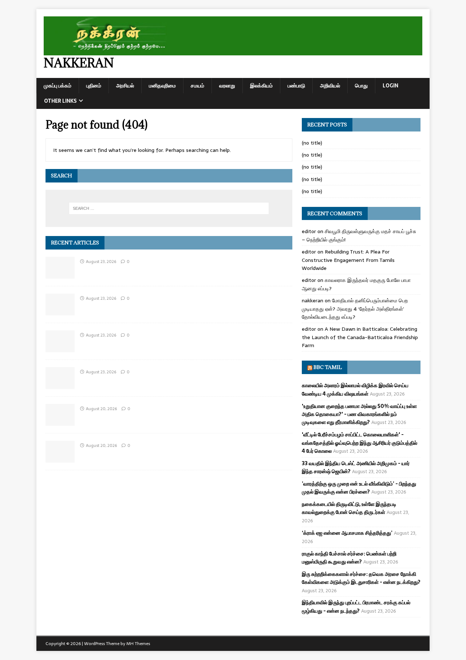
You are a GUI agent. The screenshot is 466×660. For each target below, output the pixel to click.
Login (390, 86)
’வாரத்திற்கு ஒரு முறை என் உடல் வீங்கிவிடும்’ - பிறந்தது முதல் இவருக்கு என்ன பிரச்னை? (359, 488)
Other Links (60, 101)
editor (309, 231)
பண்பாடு (296, 86)
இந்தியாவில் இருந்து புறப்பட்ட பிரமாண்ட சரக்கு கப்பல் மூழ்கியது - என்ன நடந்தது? (356, 606)
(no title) (312, 143)
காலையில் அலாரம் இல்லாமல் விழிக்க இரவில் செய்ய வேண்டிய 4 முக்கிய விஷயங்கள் (355, 389)
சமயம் (197, 86)
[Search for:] (169, 208)
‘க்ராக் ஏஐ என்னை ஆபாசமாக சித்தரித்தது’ (347, 533)
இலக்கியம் (261, 86)
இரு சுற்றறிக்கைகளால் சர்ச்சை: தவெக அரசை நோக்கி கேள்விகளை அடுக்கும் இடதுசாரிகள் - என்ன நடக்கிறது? (361, 578)
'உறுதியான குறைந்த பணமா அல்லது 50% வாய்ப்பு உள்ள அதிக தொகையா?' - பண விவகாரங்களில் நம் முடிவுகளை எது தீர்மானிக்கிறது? (359, 414)
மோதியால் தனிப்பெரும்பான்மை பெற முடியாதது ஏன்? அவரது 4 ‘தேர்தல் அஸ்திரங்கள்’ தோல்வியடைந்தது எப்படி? (355, 308)
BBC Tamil (327, 367)
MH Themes (138, 643)
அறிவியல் (330, 86)
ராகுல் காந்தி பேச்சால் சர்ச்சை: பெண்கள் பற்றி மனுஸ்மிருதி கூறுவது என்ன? (349, 558)
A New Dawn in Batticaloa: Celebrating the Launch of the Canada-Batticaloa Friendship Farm (360, 337)
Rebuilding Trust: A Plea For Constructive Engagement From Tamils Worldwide (348, 260)
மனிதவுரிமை (162, 86)
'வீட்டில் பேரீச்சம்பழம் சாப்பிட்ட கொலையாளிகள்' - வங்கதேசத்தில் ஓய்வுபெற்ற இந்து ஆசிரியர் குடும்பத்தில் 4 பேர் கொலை (359, 443)
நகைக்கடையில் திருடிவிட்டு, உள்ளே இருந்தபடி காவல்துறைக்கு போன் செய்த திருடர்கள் (349, 508)
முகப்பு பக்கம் (57, 86)
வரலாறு (227, 86)
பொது (361, 86)
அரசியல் (125, 86)
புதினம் (93, 86)
